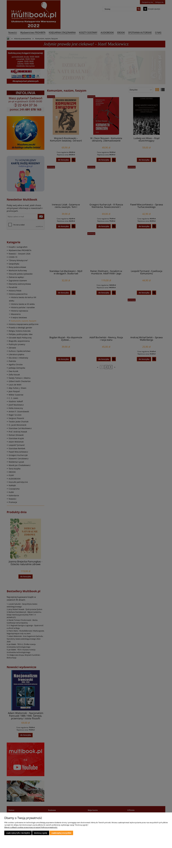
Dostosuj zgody (40, 833)
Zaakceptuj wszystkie (61, 833)
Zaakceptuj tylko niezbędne (18, 833)
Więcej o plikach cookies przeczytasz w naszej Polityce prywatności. (31, 827)
